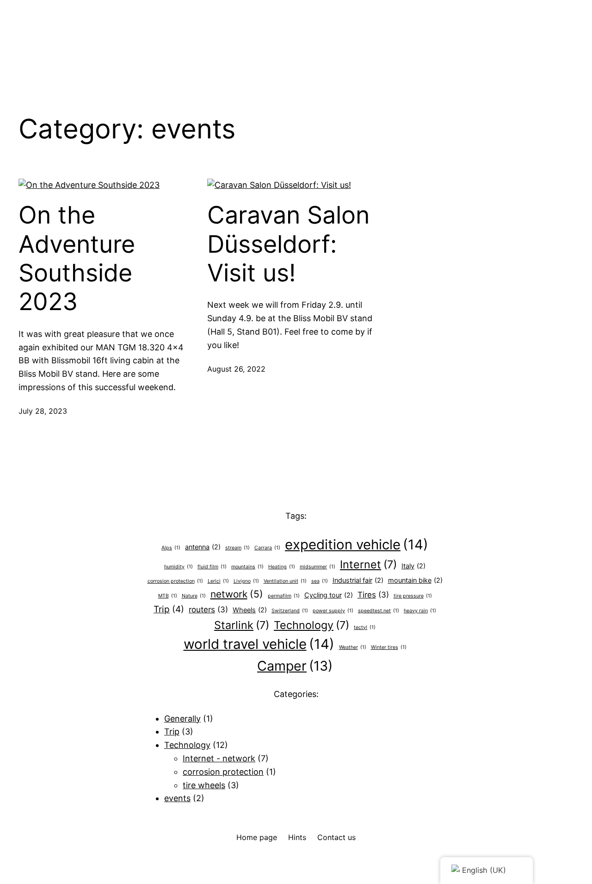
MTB (167, 596)
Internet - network (219, 758)
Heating (281, 567)
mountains (247, 567)
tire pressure (413, 596)
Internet (368, 564)
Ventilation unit (285, 581)
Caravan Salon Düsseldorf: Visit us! (288, 244)
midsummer (317, 567)
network (236, 594)
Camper (295, 666)
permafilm (284, 596)
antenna (203, 547)
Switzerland (289, 611)
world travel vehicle (259, 644)
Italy (413, 566)
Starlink (241, 625)
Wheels (250, 610)
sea (319, 581)
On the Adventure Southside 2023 (76, 258)
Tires (373, 594)
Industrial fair (358, 580)
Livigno (246, 581)
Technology (311, 625)
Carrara (267, 548)
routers (208, 609)
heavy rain (420, 611)
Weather (352, 647)
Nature (194, 596)
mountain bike (415, 580)
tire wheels (204, 785)
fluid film (212, 567)
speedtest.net (378, 611)
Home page (256, 837)
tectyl (365, 627)
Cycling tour (328, 595)
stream (237, 548)
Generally (182, 718)
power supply (333, 611)
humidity (178, 567)
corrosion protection (175, 581)
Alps (170, 548)
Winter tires (389, 647)
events (177, 798)
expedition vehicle (356, 544)
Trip (169, 609)
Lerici (218, 581)
